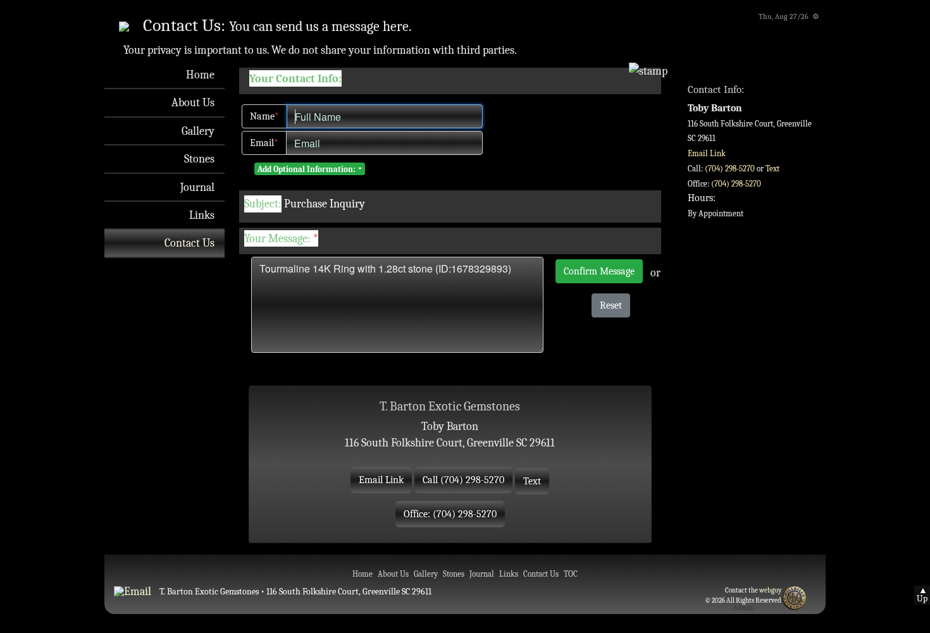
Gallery (198, 131)
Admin (743, 608)
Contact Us (189, 243)
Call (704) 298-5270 (463, 480)
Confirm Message (599, 271)
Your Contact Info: (295, 78)
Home (200, 74)
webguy (770, 590)
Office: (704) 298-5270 (450, 514)
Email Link (381, 480)
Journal (197, 187)
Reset (611, 305)
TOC (571, 574)
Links (201, 215)
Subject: (263, 203)
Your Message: (281, 238)
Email (264, 143)
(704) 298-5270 (730, 168)
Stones (199, 158)
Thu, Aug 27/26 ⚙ (789, 16)
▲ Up (922, 595)
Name (264, 116)
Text (532, 481)
